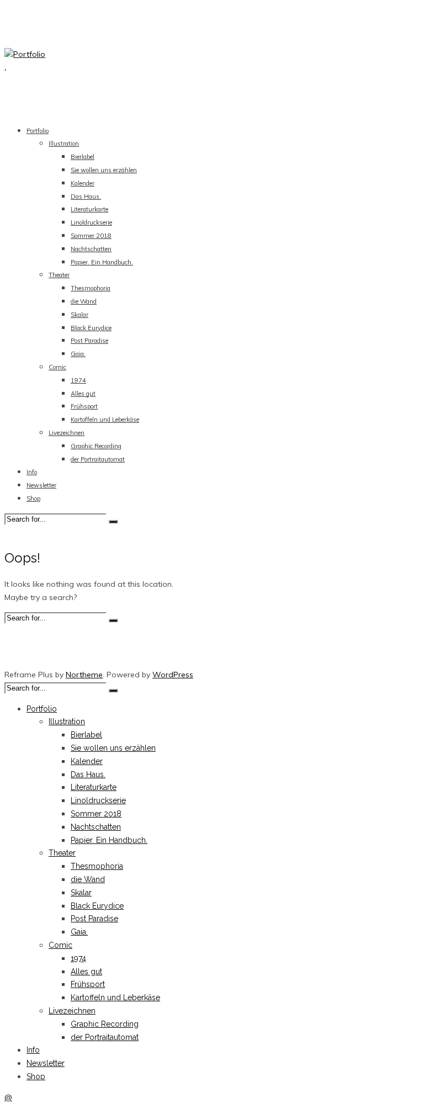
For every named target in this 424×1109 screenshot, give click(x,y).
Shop (33, 498)
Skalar (79, 315)
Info (31, 472)
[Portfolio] (24, 54)
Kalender (82, 183)
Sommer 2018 (91, 236)
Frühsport (84, 406)
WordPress (172, 675)
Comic (57, 367)
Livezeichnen (66, 433)
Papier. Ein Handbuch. (102, 262)
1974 (78, 380)
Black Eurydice (91, 328)
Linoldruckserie (91, 222)
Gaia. (78, 354)
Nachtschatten (91, 249)
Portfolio (37, 131)
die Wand (84, 301)
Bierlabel (82, 157)
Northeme (84, 675)
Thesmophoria (90, 288)
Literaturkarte (89, 209)
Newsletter (41, 485)
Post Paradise (89, 340)
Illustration (64, 143)
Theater (59, 275)
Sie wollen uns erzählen (104, 170)
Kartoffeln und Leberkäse (105, 419)
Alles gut (83, 393)
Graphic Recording (96, 446)
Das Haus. (86, 196)
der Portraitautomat (98, 459)
